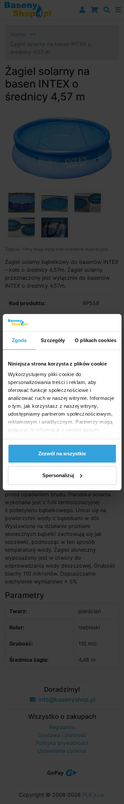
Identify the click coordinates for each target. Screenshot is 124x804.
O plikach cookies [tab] (95, 340)
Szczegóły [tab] (53, 340)
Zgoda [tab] (19, 340)
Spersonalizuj (58, 475)
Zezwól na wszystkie (62, 453)
